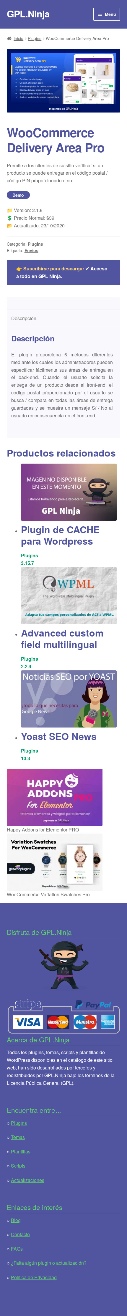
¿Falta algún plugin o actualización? (49, 1262)
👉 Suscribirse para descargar (50, 268)
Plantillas (20, 1151)
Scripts (18, 1165)
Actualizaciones (27, 1180)
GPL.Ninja (28, 13)
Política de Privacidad (34, 1277)
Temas (18, 1137)
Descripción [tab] (23, 318)
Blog (16, 1220)
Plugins (34, 38)
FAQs (17, 1248)
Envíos (31, 250)
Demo (18, 195)
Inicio (18, 38)
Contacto (20, 1234)
